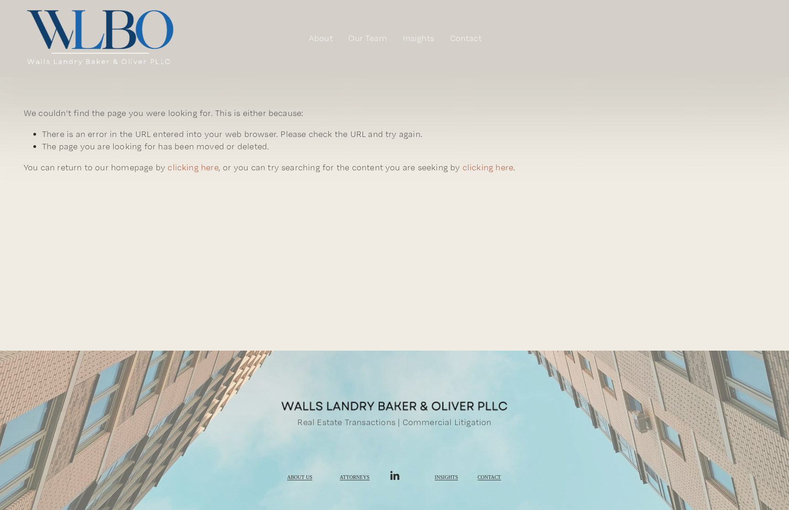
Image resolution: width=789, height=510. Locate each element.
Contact (466, 38)
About (321, 38)
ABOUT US (299, 477)
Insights (446, 477)
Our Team (367, 38)
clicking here (193, 167)
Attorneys (354, 477)
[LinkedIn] (394, 475)
